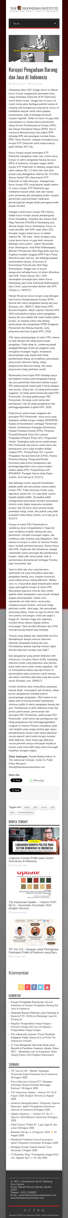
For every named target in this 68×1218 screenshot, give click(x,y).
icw (52, 807)
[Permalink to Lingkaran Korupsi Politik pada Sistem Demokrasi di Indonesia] (34, 853)
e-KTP (44, 807)
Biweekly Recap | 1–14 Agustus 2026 (31, 1132)
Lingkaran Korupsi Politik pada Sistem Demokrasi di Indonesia (31, 859)
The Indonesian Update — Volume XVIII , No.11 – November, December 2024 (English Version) (33, 905)
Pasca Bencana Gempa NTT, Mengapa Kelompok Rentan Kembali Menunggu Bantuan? (31, 1085)
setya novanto (25, 812)
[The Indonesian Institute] (34, 9)
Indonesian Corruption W (21, 659)
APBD (26, 807)
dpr (35, 807)
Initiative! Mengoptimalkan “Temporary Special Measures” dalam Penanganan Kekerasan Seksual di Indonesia (35, 1106)
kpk (12, 812)
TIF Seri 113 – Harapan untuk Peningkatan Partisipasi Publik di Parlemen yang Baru (34, 951)
